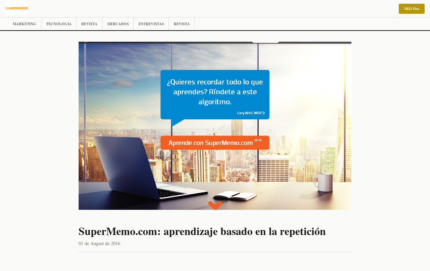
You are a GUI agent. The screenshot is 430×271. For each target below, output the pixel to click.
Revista (89, 24)
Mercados (118, 24)
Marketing (24, 24)
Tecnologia (59, 24)
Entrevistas (151, 24)
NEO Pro (411, 8)
